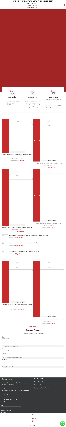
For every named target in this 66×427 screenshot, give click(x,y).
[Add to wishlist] (30, 121)
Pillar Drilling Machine (48, 225)
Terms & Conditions (39, 382)
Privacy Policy (38, 385)
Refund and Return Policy (41, 388)
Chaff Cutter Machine (17, 158)
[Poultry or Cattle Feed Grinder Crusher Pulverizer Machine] (5, 245)
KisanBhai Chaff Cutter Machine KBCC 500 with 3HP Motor (17, 227)
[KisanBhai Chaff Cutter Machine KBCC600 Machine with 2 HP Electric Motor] (5, 237)
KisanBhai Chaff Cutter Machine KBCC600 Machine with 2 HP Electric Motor (17, 155)
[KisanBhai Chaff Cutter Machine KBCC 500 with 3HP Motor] (5, 255)
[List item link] (16, 396)
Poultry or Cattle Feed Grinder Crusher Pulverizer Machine (48, 163)
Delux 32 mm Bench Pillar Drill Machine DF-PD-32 (48, 223)
